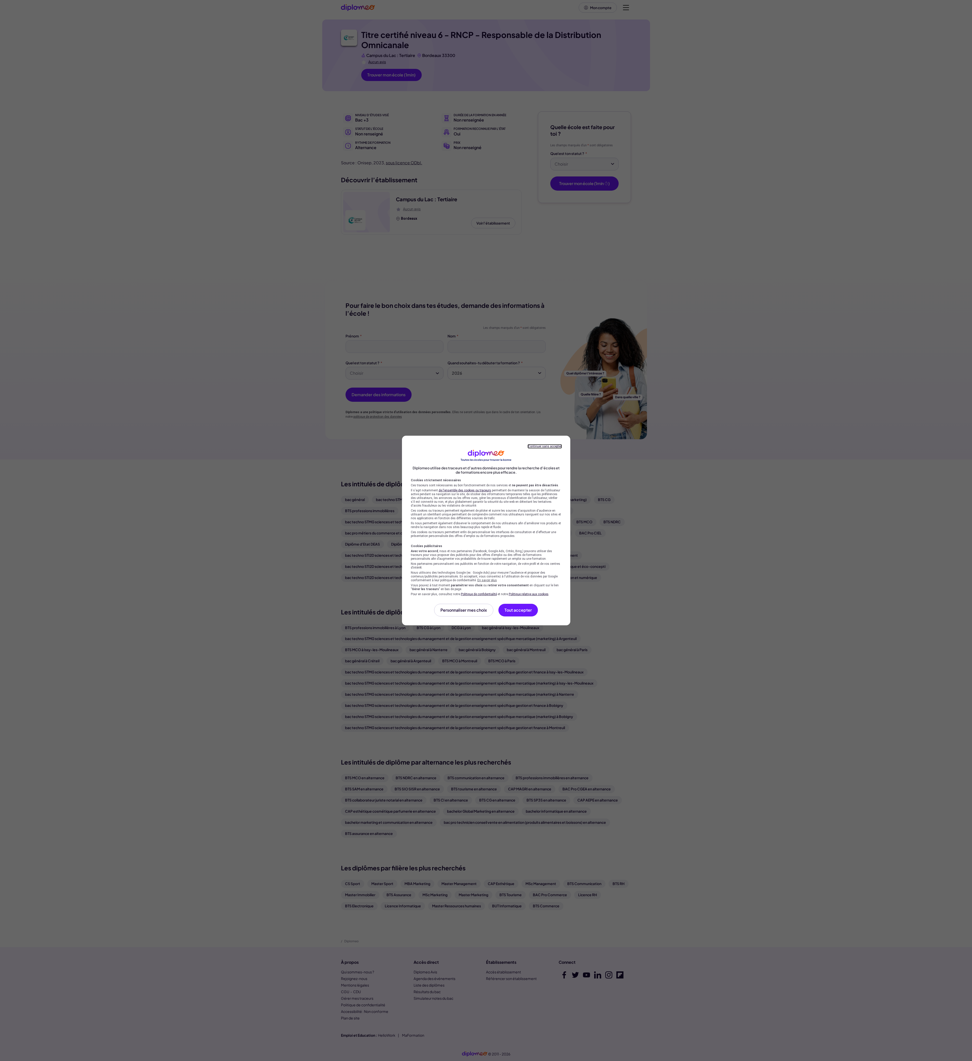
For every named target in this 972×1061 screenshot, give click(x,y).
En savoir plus (487, 580)
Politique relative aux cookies (529, 594)
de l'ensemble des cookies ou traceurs (465, 490)
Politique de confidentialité (479, 594)
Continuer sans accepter (544, 446)
